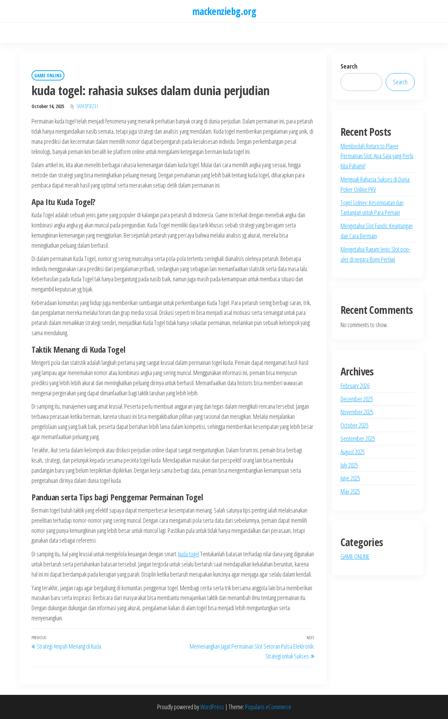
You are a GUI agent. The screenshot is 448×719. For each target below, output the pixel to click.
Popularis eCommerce (268, 707)
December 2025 (357, 399)
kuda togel (188, 554)
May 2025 (350, 491)
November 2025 (357, 412)
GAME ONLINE (48, 75)
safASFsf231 (87, 106)
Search (349, 66)
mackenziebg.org (224, 11)
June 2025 (350, 478)
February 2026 (355, 385)
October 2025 (355, 425)
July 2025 (349, 465)
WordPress (212, 707)
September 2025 (358, 438)
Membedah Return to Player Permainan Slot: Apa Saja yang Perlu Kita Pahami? (377, 156)
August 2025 (353, 451)
